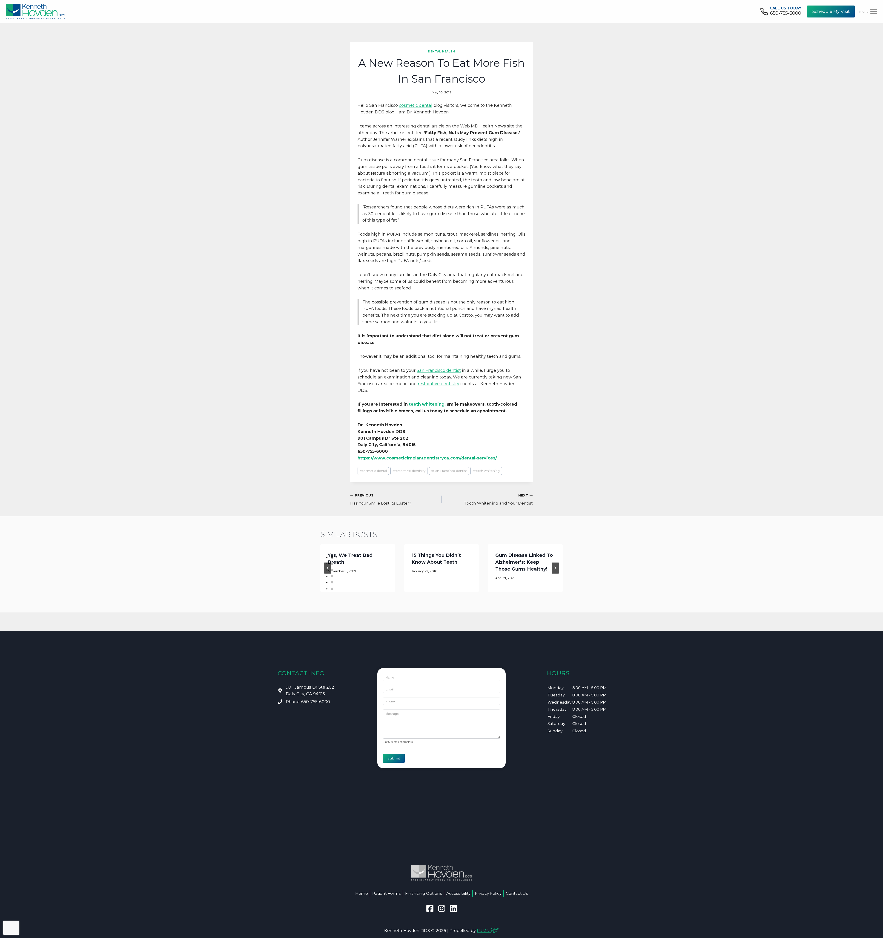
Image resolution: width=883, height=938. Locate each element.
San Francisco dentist (439, 370)
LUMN (484, 930)
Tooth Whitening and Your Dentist (498, 500)
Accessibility (458, 893)
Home (361, 893)
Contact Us (517, 893)
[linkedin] (453, 908)
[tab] (332, 557)
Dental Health (441, 51)
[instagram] (442, 908)
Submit (393, 758)
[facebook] (430, 908)
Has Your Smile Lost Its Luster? (380, 500)
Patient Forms (386, 893)
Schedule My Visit (831, 11)
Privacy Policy (488, 893)
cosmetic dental (415, 105)
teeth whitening (426, 404)
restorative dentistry (438, 383)
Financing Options (423, 893)
